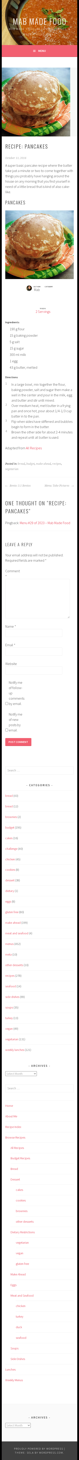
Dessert (15, 1179)
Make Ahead (18, 1274)
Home (9, 1106)
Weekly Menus (14, 1380)
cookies (10, 870)
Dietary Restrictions (23, 1232)
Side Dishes (18, 1359)
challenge (11, 849)
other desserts (14, 965)
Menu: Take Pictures (57, 485)
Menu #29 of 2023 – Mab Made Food (45, 523)
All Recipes (34, 448)
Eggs (13, 1285)
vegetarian (11, 469)
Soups (14, 1348)
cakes (9, 838)
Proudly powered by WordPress (38, 1448)
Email (10, 645)
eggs (8, 901)
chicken (10, 859)
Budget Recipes (20, 1158)
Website (11, 663)
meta (8, 954)
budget (30, 463)
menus (9, 944)
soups (9, 1007)
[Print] (34, 296)
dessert (9, 880)
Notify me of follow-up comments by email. (16, 693)
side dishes (12, 997)
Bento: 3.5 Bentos (20, 485)
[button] (44, 296)
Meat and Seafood (22, 1296)
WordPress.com (51, 1452)
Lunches (10, 1369)
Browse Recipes (15, 1137)
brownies (11, 817)
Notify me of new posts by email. (15, 722)
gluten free (11, 912)
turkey (9, 1018)
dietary (9, 891)
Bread (14, 1169)
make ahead (43, 463)
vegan (9, 1029)
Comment (12, 573)
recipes (56, 463)
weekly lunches (14, 1050)
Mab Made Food (39, 21)
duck (19, 1327)
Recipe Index (13, 1127)
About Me (11, 1116)
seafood (10, 986)
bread (21, 463)
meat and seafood (16, 933)
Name (10, 626)
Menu (42, 51)
